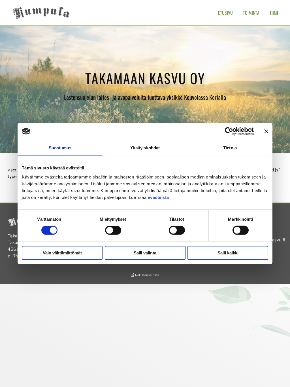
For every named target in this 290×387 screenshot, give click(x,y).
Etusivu (225, 12)
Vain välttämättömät (62, 252)
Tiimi (274, 12)
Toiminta (251, 12)
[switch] (113, 230)
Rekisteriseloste (146, 275)
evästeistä (158, 197)
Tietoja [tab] (230, 147)
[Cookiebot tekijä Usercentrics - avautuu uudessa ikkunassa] (229, 131)
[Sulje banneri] (266, 131)
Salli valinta (145, 252)
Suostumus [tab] (60, 147)
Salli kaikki (228, 252)
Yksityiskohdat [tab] (145, 147)
